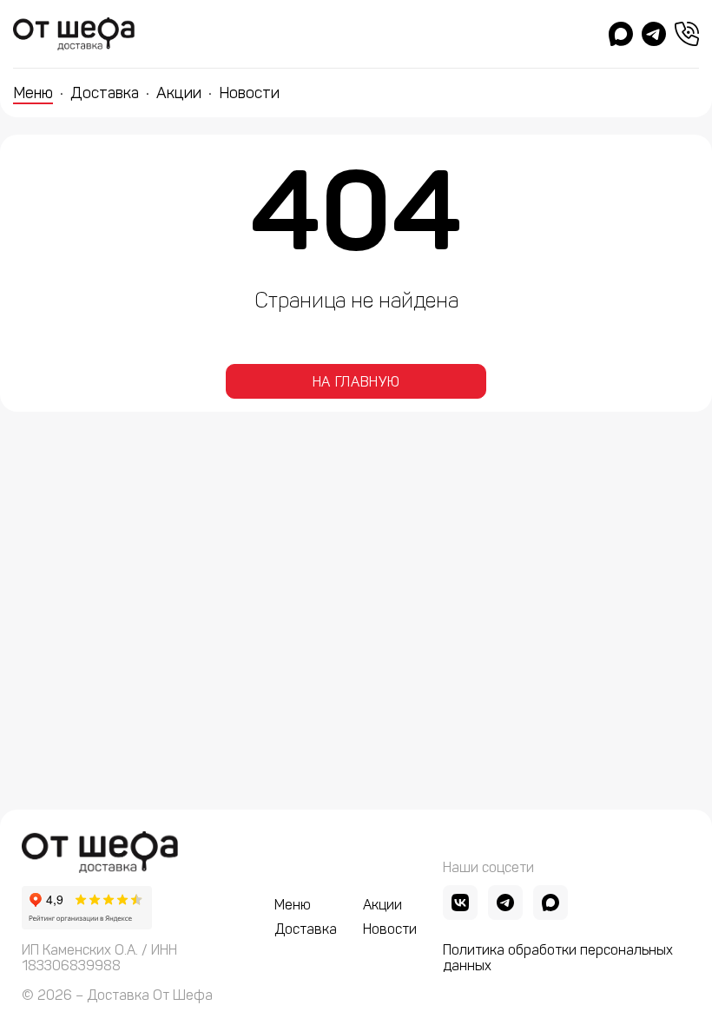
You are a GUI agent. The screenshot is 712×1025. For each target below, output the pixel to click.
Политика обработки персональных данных (558, 958)
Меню (33, 93)
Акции (178, 93)
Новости (249, 93)
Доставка (104, 93)
